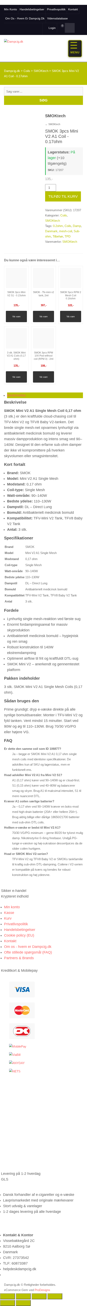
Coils (63, 215)
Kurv (8, 918)
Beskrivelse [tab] (16, 395)
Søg (43, 100)
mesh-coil (65, 231)
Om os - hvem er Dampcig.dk (25, 18)
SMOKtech (52, 124)
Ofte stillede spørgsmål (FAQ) (28, 952)
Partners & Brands (19, 958)
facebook (15, 27)
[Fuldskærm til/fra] (23, 1296)
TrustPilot (29, 27)
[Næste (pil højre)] (23, 1303)
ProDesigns (42, 1290)
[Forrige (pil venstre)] (7, 1303)
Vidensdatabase (57, 18)
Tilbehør (58, 236)
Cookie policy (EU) (19, 935)
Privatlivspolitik (56, 9)
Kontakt (73, 9)
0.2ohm (58, 226)
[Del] (39, 1296)
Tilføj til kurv (63, 196)
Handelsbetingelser (32, 9)
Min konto (10, 9)
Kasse (9, 913)
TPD (68, 236)
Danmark (51, 231)
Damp (77, 226)
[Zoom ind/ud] (7, 1296)
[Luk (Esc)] (54, 1296)
